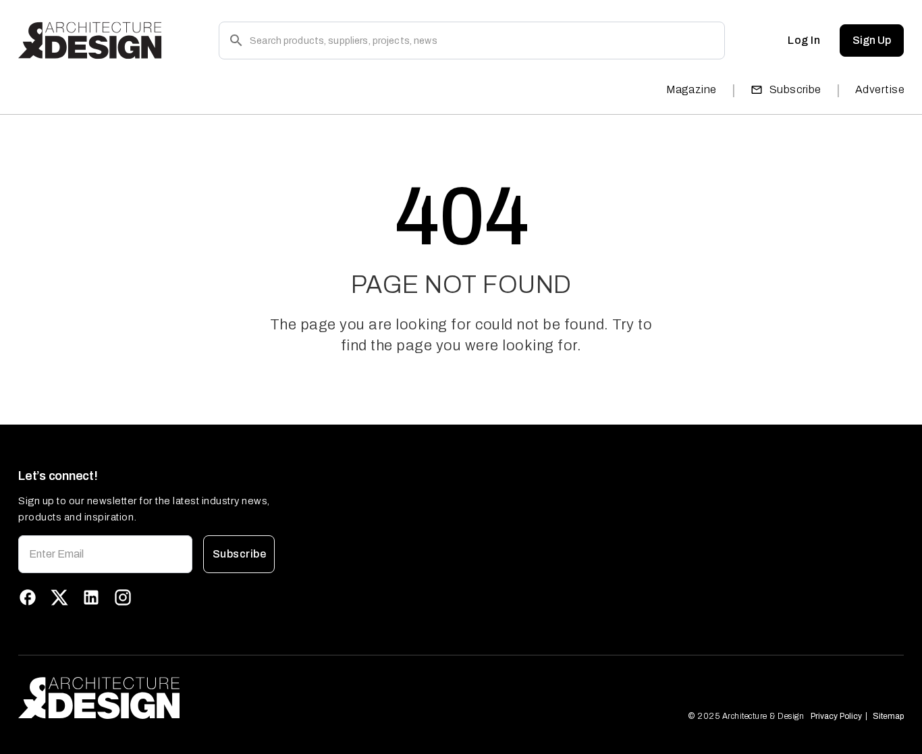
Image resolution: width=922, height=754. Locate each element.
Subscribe (795, 89)
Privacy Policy (836, 716)
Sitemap (888, 716)
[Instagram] (122, 597)
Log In (804, 40)
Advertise (879, 89)
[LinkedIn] (91, 597)
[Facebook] (27, 597)
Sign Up (871, 40)
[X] (59, 597)
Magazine (691, 89)
